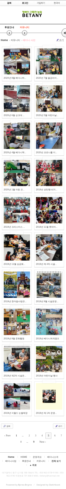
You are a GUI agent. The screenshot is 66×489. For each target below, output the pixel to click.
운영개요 (37, 456)
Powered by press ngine (19, 484)
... (22, 435)
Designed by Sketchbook (48, 484)
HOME (24, 456)
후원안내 (9, 27)
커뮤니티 (24, 27)
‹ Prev (7, 435)
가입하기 (41, 2)
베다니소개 (52, 456)
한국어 (57, 2)
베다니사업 (10, 461)
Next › (42, 441)
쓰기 (61, 40)
